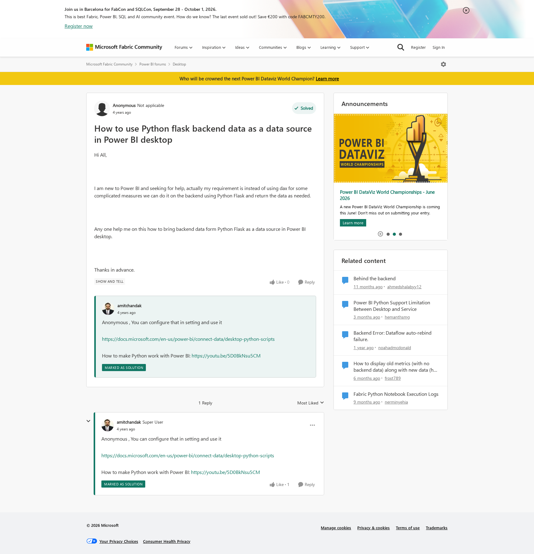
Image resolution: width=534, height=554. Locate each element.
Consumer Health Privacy (166, 541)
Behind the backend (375, 278)
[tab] (388, 234)
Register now (79, 26)
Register (418, 47)
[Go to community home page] (124, 47)
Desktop (179, 64)
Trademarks (436, 527)
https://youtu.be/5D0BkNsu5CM (226, 355)
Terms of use (408, 527)
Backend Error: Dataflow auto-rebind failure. (392, 336)
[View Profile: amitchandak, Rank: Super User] (107, 425)
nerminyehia (396, 402)
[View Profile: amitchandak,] (108, 308)
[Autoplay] (380, 234)
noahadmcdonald (394, 347)
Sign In (439, 47)
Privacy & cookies (373, 527)
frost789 (393, 378)
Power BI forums (152, 64)
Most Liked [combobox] (310, 403)
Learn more (327, 78)
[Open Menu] (443, 64)
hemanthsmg (397, 317)
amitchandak (129, 305)
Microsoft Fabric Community (109, 64)
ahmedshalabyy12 (404, 287)
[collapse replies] (88, 421)
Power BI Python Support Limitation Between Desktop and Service (392, 305)
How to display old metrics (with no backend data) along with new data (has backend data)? (396, 366)
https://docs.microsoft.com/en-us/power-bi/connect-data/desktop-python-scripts (188, 339)
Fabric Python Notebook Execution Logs (396, 394)
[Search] (401, 47)
